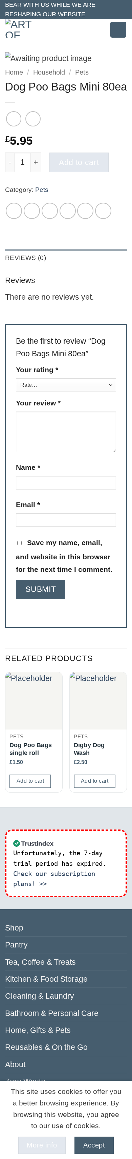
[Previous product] (33, 118)
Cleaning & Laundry (39, 996)
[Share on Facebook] (32, 211)
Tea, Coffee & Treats (40, 962)
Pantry (16, 944)
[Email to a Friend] (68, 211)
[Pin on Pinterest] (85, 211)
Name (28, 467)
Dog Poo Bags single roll (30, 749)
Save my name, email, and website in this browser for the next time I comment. (64, 556)
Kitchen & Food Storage (46, 979)
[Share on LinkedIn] (103, 211)
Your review (38, 403)
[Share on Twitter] (50, 211)
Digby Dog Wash (89, 749)
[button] (99, 29)
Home (14, 72)
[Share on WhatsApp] (14, 211)
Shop (14, 927)
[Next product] (13, 118)
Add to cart (79, 162)
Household (49, 72)
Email (28, 504)
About (15, 1064)
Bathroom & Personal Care (51, 1013)
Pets (82, 72)
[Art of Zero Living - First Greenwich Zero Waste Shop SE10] (22, 28)
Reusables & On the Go (46, 1047)
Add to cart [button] (30, 781)
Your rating (37, 370)
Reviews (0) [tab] (25, 257)
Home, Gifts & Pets (38, 1030)
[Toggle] (123, 945)
